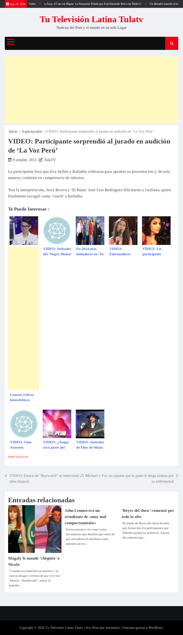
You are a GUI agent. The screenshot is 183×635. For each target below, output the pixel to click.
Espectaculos (18, 456)
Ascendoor (113, 628)
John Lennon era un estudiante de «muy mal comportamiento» (85, 516)
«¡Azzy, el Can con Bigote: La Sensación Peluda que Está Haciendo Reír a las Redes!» (88, 3)
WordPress (155, 628)
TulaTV (50, 160)
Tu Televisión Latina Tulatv (91, 19)
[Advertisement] (91, 90)
